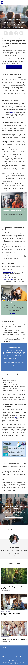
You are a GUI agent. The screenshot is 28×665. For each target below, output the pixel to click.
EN (17, 660)
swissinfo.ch (12, 112)
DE (10, 660)
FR (12, 660)
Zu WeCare (12, 219)
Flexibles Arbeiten (7, 275)
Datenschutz (14, 662)
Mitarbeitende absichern (14, 66)
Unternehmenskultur (8, 279)
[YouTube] (13, 656)
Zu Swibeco (12, 313)
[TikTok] (20, 656)
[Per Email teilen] (21, 33)
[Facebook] (2, 656)
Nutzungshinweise (7, 662)
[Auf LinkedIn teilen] (11, 33)
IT (14, 660)
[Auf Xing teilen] (16, 33)
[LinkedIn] (17, 656)
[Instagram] (6, 656)
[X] (9, 656)
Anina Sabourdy (15, 27)
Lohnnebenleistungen (8, 272)
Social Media (17, 417)
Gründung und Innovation (14, 19)
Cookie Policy (21, 662)
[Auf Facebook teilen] (6, 33)
